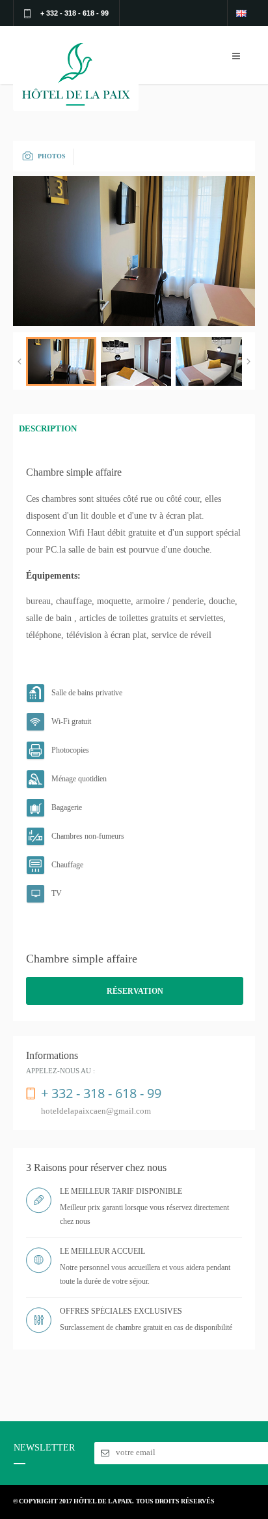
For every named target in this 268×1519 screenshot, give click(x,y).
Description (48, 428)
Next (248, 361)
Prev (19, 361)
